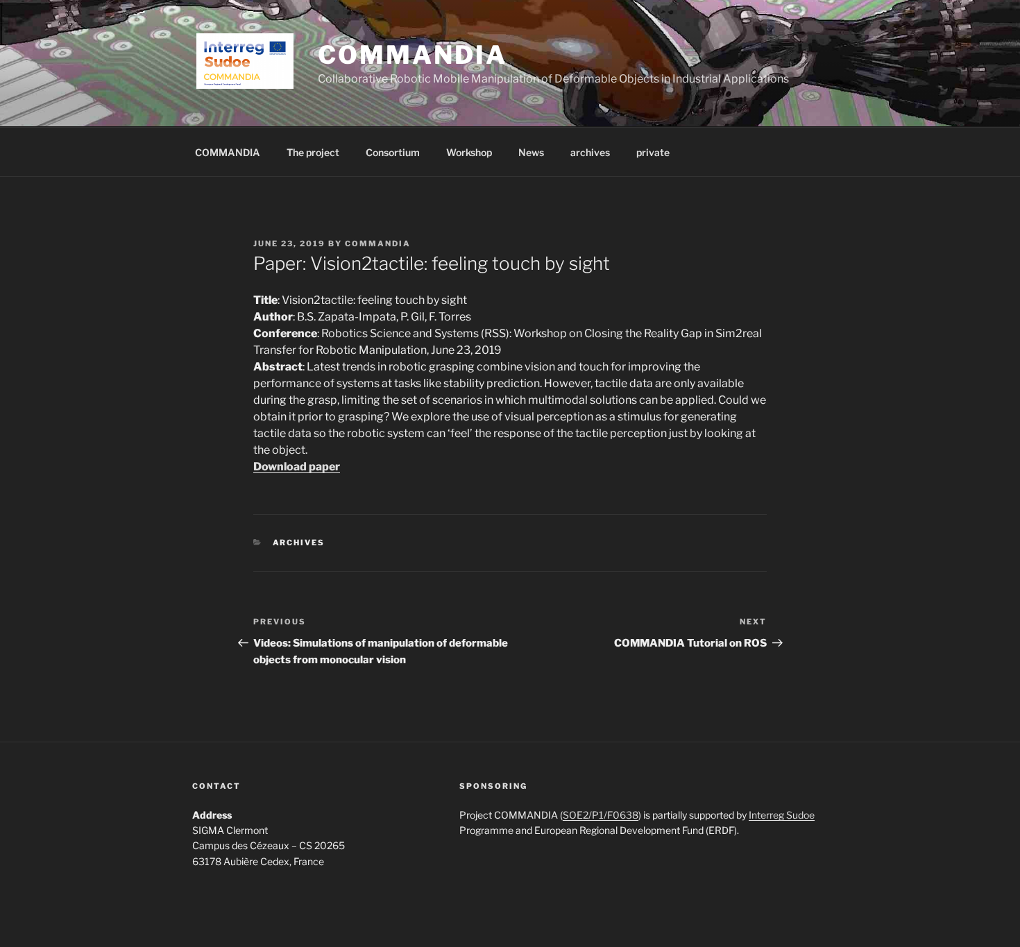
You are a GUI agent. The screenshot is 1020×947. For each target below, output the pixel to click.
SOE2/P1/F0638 (600, 815)
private (653, 152)
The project (313, 152)
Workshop (469, 152)
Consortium (393, 152)
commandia (378, 243)
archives (590, 152)
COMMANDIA (412, 55)
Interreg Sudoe (782, 815)
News (531, 152)
